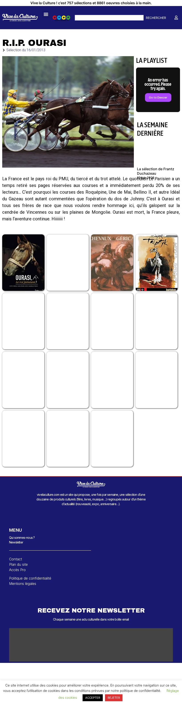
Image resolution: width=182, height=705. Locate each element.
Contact (15, 559)
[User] (176, 18)
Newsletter (16, 542)
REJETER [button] (114, 697)
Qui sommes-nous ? (22, 537)
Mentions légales (22, 583)
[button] (45, 14)
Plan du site (18, 564)
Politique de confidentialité (30, 578)
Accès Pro (17, 570)
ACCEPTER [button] (92, 697)
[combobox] (109, 17)
